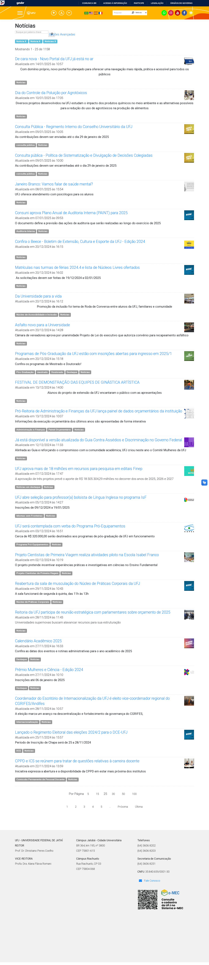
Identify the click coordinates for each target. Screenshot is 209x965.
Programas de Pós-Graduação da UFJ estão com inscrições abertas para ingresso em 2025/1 (93, 353)
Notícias (21, 82)
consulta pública (25, 145)
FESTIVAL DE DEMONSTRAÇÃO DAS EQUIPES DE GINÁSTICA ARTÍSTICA (77, 382)
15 (97, 793)
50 (123, 793)
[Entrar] (2, 2)
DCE (18, 750)
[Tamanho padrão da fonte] (61, 13)
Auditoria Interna (25, 231)
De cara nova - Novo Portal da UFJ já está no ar (54, 59)
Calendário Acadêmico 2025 (38, 641)
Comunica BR (89, 3)
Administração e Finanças (30, 429)
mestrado (42, 372)
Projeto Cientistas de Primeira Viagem (37, 573)
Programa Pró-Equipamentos (32, 544)
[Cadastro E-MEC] (160, 899)
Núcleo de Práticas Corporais (32, 602)
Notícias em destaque (28, 487)
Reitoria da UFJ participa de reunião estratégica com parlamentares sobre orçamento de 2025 (92, 612)
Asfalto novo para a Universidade (42, 325)
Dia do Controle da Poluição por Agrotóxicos (51, 93)
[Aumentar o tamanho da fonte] (54, 13)
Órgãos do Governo (181, 3)
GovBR (20, 3)
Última (139, 806)
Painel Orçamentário (60, 429)
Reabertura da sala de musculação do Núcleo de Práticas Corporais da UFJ (77, 583)
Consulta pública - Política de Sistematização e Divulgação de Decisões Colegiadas (84, 155)
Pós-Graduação (25, 372)
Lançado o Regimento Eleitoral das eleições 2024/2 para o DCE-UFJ (71, 732)
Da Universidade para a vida (38, 296)
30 (113, 793)
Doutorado (57, 372)
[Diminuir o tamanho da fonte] (69, 13)
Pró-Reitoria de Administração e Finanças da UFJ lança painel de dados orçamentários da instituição (98, 411)
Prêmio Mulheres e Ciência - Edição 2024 (49, 669)
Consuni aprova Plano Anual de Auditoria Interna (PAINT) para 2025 (71, 213)
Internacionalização (27, 722)
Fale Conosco (151, 880)
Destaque (72, 372)
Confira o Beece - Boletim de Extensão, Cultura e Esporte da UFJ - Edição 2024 (80, 241)
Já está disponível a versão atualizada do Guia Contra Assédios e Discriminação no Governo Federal (98, 440)
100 (134, 793)
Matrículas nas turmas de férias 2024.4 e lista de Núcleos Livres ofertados (77, 267)
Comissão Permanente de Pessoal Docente (40, 779)
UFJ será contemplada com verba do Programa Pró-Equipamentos (70, 526)
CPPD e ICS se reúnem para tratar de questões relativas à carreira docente (77, 761)
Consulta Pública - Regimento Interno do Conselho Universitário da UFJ (73, 126)
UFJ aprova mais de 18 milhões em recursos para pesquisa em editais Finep (78, 468)
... (110, 806)
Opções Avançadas (62, 34)
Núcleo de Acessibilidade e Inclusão (36, 314)
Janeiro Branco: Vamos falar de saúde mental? (54, 184)
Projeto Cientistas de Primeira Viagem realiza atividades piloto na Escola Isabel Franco (87, 555)
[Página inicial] (31, 13)
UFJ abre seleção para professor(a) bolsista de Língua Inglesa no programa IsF (81, 497)
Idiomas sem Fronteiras (29, 515)
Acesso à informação (115, 3)
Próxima (123, 806)
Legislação (157, 3)
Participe (139, 3)
